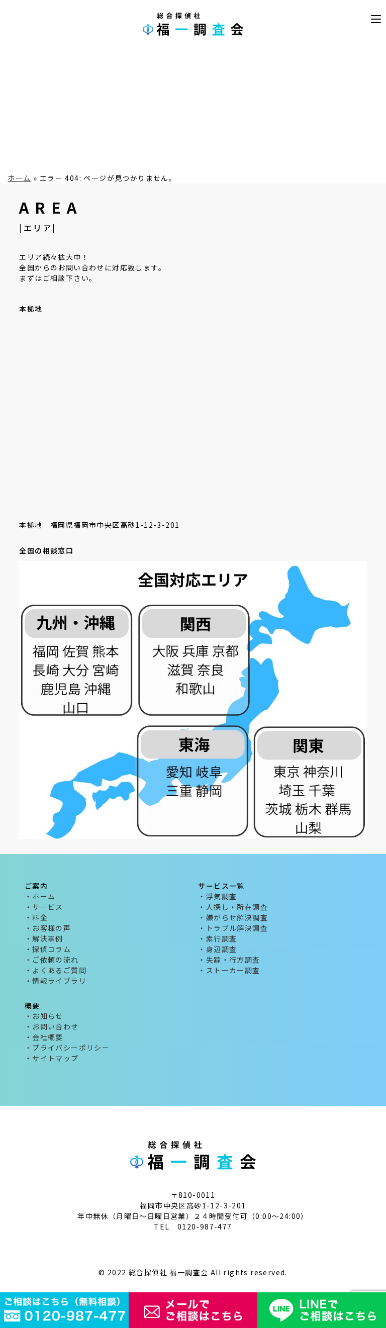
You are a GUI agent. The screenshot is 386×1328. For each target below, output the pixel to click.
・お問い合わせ (52, 1026)
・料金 (36, 917)
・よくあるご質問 (55, 970)
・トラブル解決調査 (233, 928)
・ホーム (40, 896)
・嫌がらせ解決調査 (233, 917)
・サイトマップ (52, 1058)
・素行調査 (217, 938)
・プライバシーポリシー (67, 1047)
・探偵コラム (48, 949)
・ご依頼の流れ (52, 960)
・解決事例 (44, 938)
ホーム (19, 178)
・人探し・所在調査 (233, 907)
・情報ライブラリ (55, 981)
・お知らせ (44, 1016)
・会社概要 (44, 1037)
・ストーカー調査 (229, 970)
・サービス (44, 907)
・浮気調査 (217, 896)
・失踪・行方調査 (229, 960)
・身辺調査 (217, 949)
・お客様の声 (48, 928)
